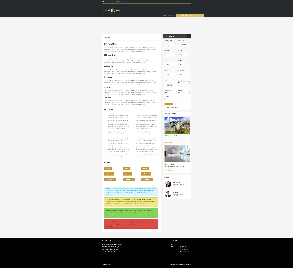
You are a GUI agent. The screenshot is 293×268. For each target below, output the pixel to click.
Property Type (181, 40)
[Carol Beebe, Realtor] (112, 11)
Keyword (180, 90)
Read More (174, 168)
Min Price (180, 50)
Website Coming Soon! (169, 15)
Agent (166, 80)
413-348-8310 (186, 15)
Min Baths (167, 70)
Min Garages (181, 70)
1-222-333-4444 (176, 185)
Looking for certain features (171, 107)
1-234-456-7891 (176, 195)
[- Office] (183, 46)
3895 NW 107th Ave (169, 164)
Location (167, 50)
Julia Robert (176, 182)
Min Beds (180, 60)
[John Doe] (170, 85)
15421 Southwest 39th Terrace (172, 136)
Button (108, 168)
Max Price (167, 60)
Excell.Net (189, 264)
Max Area (168, 90)
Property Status (168, 40)
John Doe (175, 192)
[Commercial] (183, 44)
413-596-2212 (186, 251)
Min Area (181, 80)
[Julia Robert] (170, 84)
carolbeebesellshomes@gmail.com (119, 1)
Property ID (167, 96)
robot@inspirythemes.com (178, 184)
